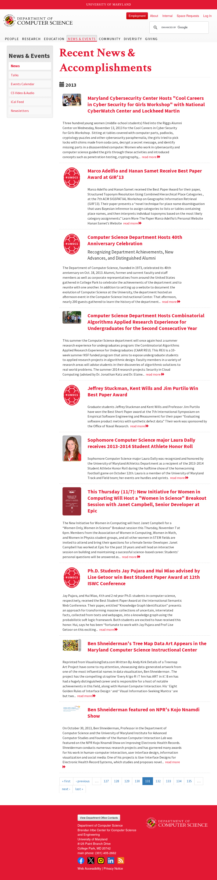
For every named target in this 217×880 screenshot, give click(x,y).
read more (149, 157)
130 (137, 781)
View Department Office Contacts (99, 817)
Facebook (81, 860)
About (154, 15)
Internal (167, 15)
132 (158, 781)
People (12, 39)
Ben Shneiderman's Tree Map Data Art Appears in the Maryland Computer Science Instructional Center (147, 646)
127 (106, 781)
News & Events (82, 39)
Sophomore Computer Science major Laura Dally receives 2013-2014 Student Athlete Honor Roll (141, 443)
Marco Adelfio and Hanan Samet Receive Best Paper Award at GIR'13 (145, 173)
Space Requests (188, 15)
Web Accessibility (89, 868)
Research (31, 39)
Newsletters (20, 111)
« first (66, 781)
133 (168, 781)
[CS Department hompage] (176, 821)
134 (178, 781)
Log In (207, 15)
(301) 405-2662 (105, 853)
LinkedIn (110, 860)
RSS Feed (120, 860)
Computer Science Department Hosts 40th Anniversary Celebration (135, 240)
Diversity (133, 39)
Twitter (91, 860)
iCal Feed (17, 102)
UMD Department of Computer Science (38, 20)
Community (109, 39)
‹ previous (83, 781)
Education (54, 39)
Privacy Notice (113, 868)
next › (66, 789)
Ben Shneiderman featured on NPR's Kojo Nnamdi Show (144, 712)
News (15, 66)
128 (116, 781)
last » (79, 789)
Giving (151, 39)
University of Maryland (108, 4)
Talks (15, 75)
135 (189, 781)
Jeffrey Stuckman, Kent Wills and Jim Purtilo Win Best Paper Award (143, 391)
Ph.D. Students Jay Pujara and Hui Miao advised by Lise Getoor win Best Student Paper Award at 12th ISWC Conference (144, 577)
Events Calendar (22, 84)
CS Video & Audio (22, 93)
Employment (137, 15)
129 (126, 781)
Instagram (100, 860)
